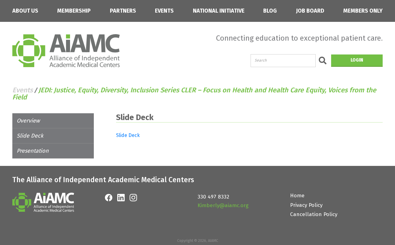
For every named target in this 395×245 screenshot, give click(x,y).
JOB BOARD (310, 11)
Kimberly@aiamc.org (223, 205)
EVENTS (164, 11)
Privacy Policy (306, 205)
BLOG (270, 11)
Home (297, 195)
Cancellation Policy (313, 214)
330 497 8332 (213, 197)
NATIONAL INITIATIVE (218, 11)
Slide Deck (30, 135)
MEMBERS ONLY (363, 11)
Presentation (33, 150)
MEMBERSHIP (74, 11)
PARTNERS (123, 11)
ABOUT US (25, 11)
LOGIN (357, 60)
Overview (28, 120)
